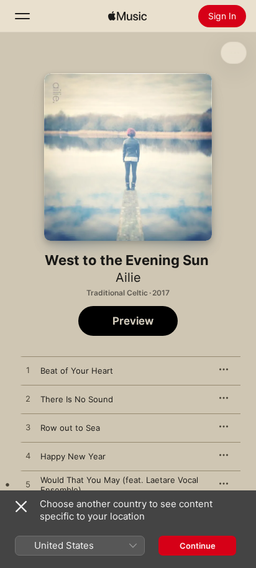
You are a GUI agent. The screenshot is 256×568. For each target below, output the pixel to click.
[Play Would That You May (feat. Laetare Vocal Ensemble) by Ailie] (28, 484)
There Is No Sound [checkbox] (76, 399)
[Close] (21, 506)
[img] (127, 16)
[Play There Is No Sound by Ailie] (28, 399)
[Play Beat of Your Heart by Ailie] (28, 370)
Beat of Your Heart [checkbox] (76, 371)
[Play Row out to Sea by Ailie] (28, 427)
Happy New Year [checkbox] (73, 456)
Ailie (128, 277)
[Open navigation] (22, 16)
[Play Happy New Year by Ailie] (28, 456)
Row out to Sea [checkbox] (70, 428)
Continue (198, 546)
